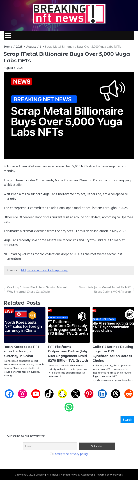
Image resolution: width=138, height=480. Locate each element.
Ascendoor (87, 474)
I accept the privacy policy (70, 454)
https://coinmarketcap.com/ (44, 270)
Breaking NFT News (47, 474)
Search (127, 420)
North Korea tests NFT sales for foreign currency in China (21, 351)
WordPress (116, 474)
